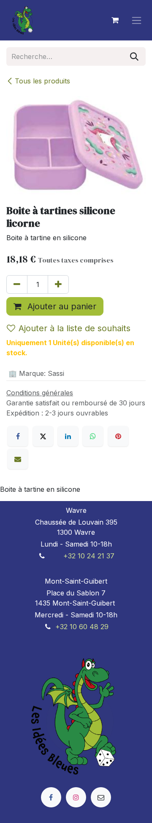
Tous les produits (42, 81)
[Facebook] (18, 436)
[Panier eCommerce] (115, 20)
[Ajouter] (58, 284)
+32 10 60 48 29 (82, 626)
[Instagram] (76, 797)
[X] (43, 436)
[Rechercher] (134, 56)
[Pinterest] (118, 436)
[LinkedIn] (68, 436)
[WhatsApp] (93, 436)
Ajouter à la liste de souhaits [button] (74, 328)
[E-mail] (18, 459)
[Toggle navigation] (137, 20)
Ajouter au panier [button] (60, 306)
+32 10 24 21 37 (88, 556)
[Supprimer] (16, 284)
